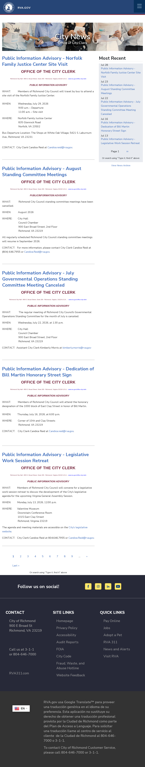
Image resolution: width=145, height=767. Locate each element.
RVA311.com (19, 673)
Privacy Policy (66, 628)
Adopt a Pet (113, 635)
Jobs (107, 628)
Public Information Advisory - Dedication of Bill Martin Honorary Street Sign (118, 126)
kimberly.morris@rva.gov (77, 347)
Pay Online (112, 621)
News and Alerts (117, 649)
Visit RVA (111, 656)
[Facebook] (89, 586)
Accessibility (66, 635)
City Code (63, 656)
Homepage (64, 621)
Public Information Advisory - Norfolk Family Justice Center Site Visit (121, 72)
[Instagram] (99, 586)
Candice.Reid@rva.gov (37, 251)
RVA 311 (110, 642)
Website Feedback (70, 675)
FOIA (60, 649)
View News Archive (120, 165)
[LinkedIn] (108, 586)
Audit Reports (67, 642)
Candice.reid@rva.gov (60, 147)
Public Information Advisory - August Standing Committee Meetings (118, 89)
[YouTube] (118, 586)
